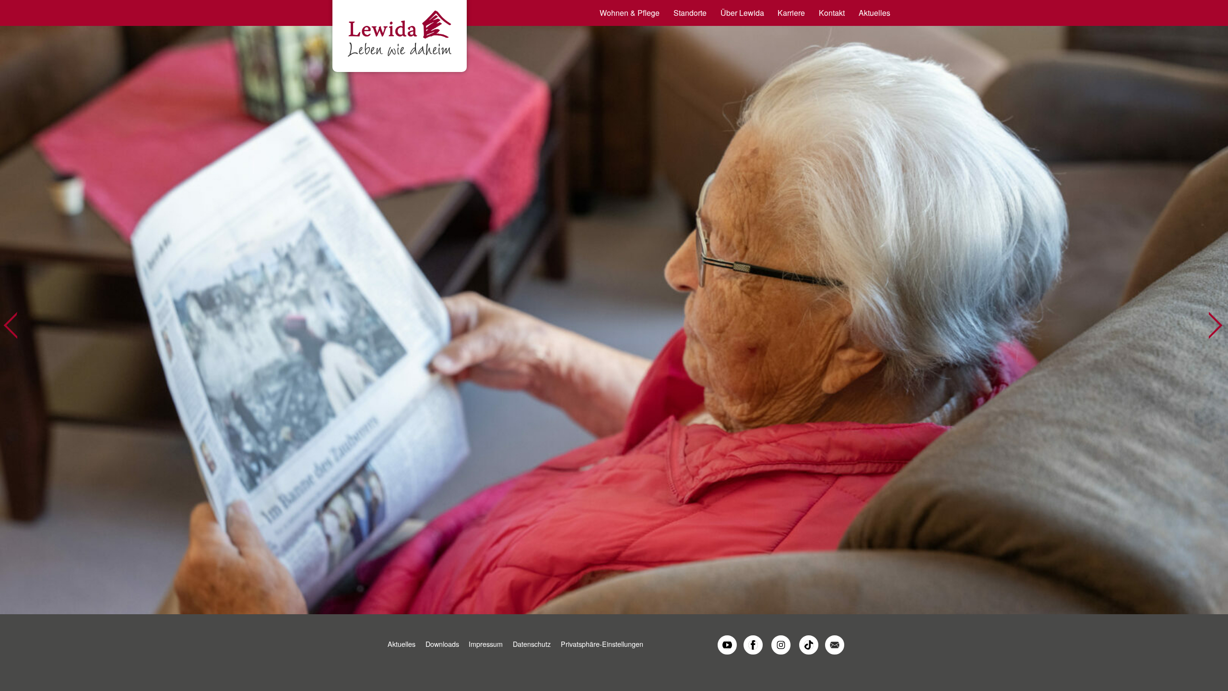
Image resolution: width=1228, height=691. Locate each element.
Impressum (486, 644)
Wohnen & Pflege (630, 12)
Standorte (690, 12)
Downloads (442, 644)
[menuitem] (626, 13)
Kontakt (832, 12)
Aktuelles (874, 12)
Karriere (791, 12)
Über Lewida (742, 12)
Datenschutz (532, 644)
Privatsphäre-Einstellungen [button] (602, 644)
